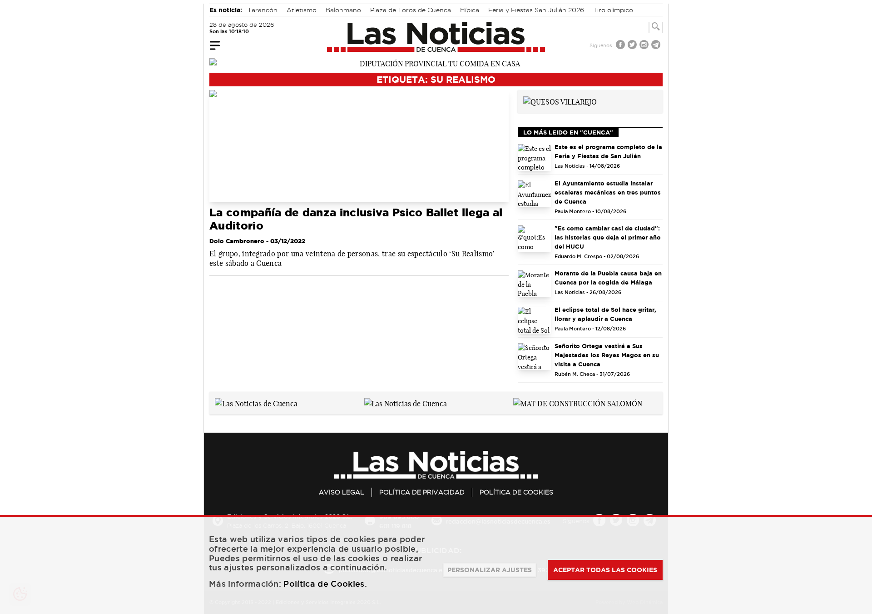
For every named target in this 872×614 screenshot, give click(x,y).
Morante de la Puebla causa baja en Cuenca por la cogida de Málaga (608, 277)
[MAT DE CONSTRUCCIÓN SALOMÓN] (577, 402)
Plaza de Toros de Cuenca (410, 10)
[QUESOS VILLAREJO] (560, 100)
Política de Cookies (516, 492)
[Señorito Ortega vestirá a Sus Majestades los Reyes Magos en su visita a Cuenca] (534, 356)
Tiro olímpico (613, 10)
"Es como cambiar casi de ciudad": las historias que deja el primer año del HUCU (608, 237)
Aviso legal (341, 492)
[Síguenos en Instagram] (645, 46)
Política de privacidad (422, 492)
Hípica (469, 10)
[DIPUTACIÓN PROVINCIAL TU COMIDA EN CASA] (436, 62)
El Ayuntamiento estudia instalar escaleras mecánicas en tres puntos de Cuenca (608, 192)
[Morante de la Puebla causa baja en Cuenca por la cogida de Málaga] (534, 283)
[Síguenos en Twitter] (633, 46)
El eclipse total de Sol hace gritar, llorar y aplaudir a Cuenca (605, 314)
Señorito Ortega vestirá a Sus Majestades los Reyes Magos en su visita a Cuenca (607, 355)
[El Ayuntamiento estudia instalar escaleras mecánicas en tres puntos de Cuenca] (534, 193)
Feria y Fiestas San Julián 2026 (536, 10)
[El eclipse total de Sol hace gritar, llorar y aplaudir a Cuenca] (534, 320)
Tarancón (262, 10)
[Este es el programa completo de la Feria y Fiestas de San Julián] (534, 157)
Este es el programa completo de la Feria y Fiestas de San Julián (608, 151)
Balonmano (343, 10)
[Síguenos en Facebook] (621, 46)
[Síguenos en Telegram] (657, 46)
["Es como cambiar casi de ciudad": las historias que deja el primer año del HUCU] (534, 238)
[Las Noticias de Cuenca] (436, 37)
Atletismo (302, 10)
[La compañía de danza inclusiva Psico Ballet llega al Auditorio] (359, 146)
